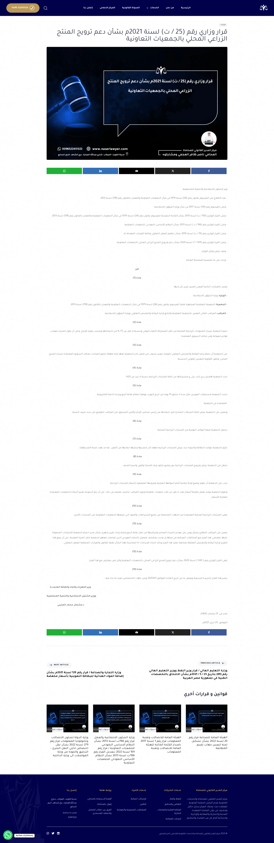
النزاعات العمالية (173, 819)
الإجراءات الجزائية (138, 799)
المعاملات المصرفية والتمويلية (131, 810)
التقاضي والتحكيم (173, 804)
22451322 (72, 818)
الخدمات (154, 8)
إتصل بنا (88, 8)
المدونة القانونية (131, 8)
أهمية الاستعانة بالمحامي (99, 799)
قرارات (223, 25)
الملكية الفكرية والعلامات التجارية (169, 812)
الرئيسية (186, 8)
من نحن (170, 8)
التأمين (143, 804)
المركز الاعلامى (107, 8)
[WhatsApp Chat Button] (8, 835)
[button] (45, 8)
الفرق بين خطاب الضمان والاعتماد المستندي (99, 812)
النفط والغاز (175, 799)
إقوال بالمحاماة (104, 804)
